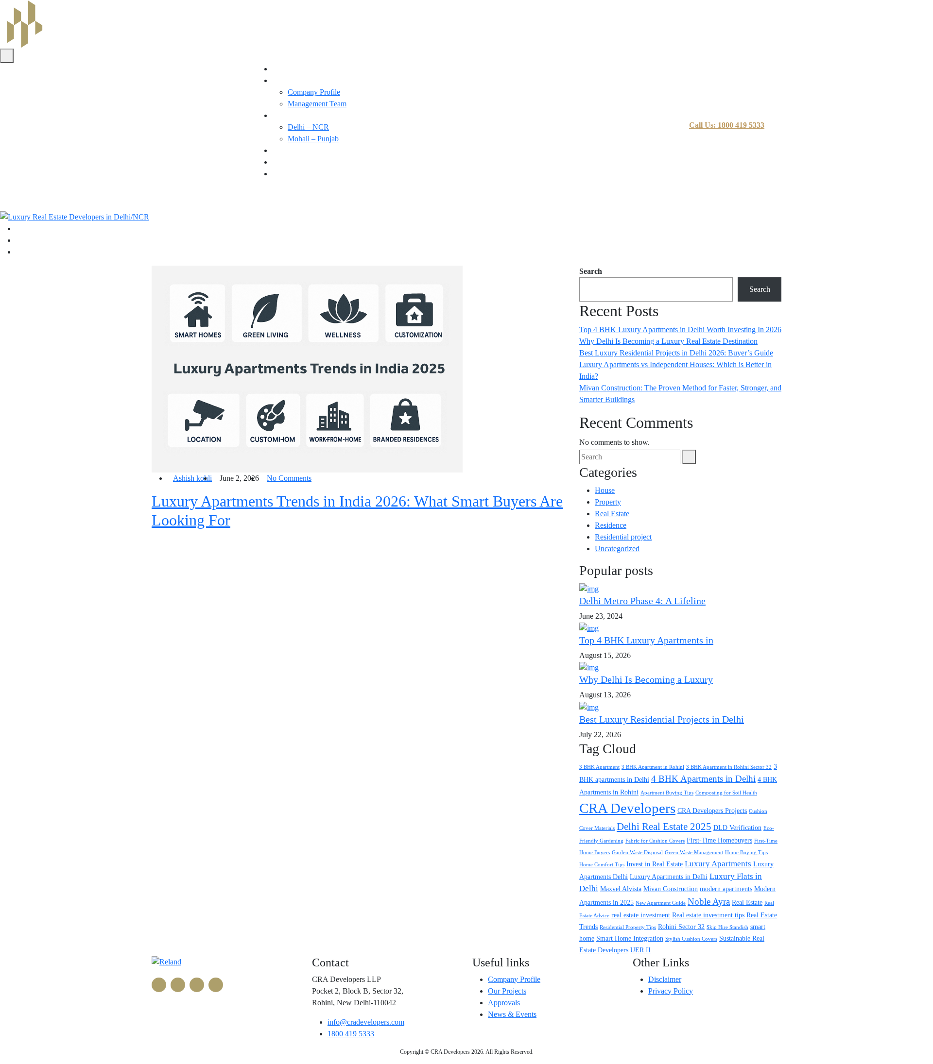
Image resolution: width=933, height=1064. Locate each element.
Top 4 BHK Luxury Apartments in (646, 640)
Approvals (504, 1002)
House (605, 490)
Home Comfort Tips (601, 864)
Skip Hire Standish (727, 927)
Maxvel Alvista (620, 889)
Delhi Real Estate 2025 (664, 826)
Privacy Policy (670, 991)
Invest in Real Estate (654, 864)
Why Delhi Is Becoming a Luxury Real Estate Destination (668, 341)
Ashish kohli (192, 478)
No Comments (289, 478)
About (282, 80)
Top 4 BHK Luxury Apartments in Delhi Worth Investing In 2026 (680, 329)
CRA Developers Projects (712, 810)
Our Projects (507, 991)
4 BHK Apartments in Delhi (703, 779)
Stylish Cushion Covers (691, 939)
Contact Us (289, 173)
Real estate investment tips (708, 915)
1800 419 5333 (351, 1034)
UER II (640, 950)
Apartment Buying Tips (666, 792)
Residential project (623, 537)
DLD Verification (737, 827)
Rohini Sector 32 (681, 926)
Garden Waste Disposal (637, 852)
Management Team (317, 104)
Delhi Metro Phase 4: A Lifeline (642, 600)
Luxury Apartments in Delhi (669, 876)
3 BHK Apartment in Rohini (653, 767)
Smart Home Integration (629, 938)
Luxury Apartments (718, 863)
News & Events (512, 1014)
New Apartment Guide (661, 903)
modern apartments (726, 889)
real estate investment (640, 915)
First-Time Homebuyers (719, 840)
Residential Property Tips (628, 927)
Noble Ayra (709, 901)
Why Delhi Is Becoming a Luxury (646, 679)
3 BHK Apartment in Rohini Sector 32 (729, 767)
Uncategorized (617, 548)
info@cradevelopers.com (366, 1022)
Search (590, 271)
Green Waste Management (694, 852)
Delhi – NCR (308, 127)
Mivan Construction (670, 889)
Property (608, 502)
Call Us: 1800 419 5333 (726, 125)
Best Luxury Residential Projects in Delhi (661, 719)
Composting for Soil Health (726, 792)
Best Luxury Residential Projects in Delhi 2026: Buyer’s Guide (676, 353)
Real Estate (612, 513)
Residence (610, 525)
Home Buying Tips (746, 852)
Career (282, 162)
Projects (284, 115)
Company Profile (314, 92)
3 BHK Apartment (599, 767)
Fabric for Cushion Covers (655, 841)
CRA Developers (627, 808)
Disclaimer (664, 979)
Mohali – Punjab (313, 139)
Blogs (281, 150)
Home (281, 69)
